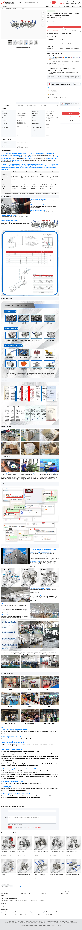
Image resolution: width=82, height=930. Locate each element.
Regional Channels (55, 921)
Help (59, 6)
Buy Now (64, 27)
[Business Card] (79, 108)
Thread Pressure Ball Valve (37, 914)
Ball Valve (22, 8)
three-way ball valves (33, 167)
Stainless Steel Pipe (44, 893)
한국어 (51, 922)
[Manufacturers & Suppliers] (7, 2)
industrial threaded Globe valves (20, 167)
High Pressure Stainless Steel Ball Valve (22, 914)
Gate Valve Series (64, 889)
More (2, 917)
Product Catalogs (18, 886)
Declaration (53, 925)
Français (25, 922)
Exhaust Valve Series (25, 891)
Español (16, 922)
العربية (47, 922)
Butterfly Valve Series (5, 891)
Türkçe (64, 922)
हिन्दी (57, 922)
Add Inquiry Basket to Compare (23, 47)
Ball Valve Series (4, 889)
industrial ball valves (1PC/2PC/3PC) (19, 164)
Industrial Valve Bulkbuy (48, 914)
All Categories (5, 6)
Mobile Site (67, 921)
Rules (80, 6)
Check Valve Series (24, 889)
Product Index (61, 921)
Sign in (79, 3)
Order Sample (68, 33)
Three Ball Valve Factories (7, 911)
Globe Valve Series (44, 889)
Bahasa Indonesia (74, 922)
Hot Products (11, 921)
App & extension (66, 6)
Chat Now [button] (73, 30)
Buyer (53, 6)
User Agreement (47, 925)
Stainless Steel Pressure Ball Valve (61, 911)
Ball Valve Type (27, 911)
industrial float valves (45, 166)
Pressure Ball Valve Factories (37, 911)
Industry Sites (49, 921)
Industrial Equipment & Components (10, 8)
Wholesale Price (42, 921)
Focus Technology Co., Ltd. (33, 925)
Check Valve (11, 906)
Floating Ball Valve (43, 906)
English (13, 922)
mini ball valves (32, 164)
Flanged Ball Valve (34, 906)
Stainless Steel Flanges (25, 893)
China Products (17, 921)
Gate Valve (18, 906)
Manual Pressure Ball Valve (7, 914)
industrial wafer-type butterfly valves (31, 166)
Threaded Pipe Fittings (65, 891)
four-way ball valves (44, 167)
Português (21, 922)
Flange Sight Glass (64, 893)
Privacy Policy (59, 925)
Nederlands (43, 922)
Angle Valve (4, 906)
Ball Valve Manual (48, 911)
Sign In (49, 97)
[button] (55, 105)
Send (10, 827)
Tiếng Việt (68, 922)
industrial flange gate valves (43, 164)
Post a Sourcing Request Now (34, 827)
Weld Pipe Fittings (4, 893)
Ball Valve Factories (17, 911)
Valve (18, 8)
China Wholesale (36, 921)
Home (2, 8)
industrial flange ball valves (14, 166)
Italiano (35, 922)
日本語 (54, 922)
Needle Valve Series (44, 891)
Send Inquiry (55, 30)
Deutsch (39, 922)
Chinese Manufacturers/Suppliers (26, 921)
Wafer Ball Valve (26, 906)
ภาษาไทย (60, 922)
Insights (71, 921)
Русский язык (30, 922)
